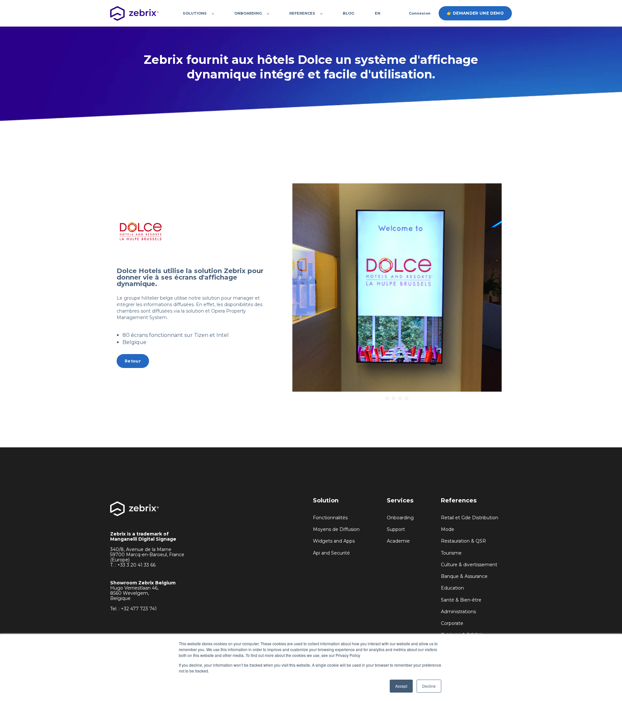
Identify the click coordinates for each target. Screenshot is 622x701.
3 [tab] (400, 398)
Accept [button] (401, 686)
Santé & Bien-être (461, 600)
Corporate (452, 623)
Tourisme (451, 553)
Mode (447, 529)
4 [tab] (406, 398)
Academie (398, 541)
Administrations (458, 612)
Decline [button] (429, 686)
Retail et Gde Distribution (469, 518)
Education (452, 588)
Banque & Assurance (464, 576)
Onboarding (400, 518)
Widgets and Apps (334, 541)
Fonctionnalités (330, 518)
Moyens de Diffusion (336, 529)
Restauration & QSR (463, 541)
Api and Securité (331, 553)
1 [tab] (387, 398)
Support (396, 529)
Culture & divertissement (469, 565)
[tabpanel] (397, 287)
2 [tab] (393, 398)
